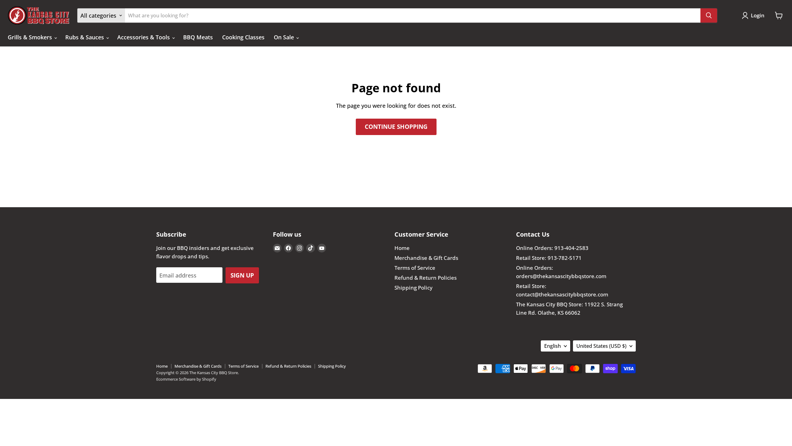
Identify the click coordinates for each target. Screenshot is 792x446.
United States (601, 346)
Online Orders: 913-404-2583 (552, 247)
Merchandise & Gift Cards (426, 257)
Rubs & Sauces (85, 37)
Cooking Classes (243, 37)
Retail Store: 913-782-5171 (549, 257)
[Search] (708, 15)
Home (402, 247)
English (552, 346)
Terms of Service (414, 267)
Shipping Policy (413, 287)
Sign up (242, 275)
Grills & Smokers (31, 37)
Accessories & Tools (144, 37)
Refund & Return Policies (425, 277)
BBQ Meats (198, 37)
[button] (754, 15)
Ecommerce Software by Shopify (186, 379)
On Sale (284, 37)
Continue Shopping (396, 126)
